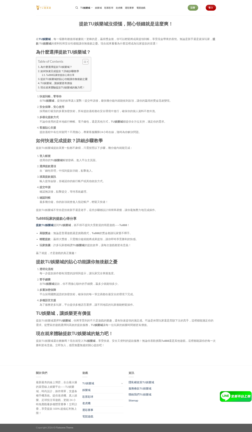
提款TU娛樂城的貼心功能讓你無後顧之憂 (64, 78)
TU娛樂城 (85, 7)
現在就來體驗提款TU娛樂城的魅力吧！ (62, 87)
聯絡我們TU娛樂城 (140, 394)
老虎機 (119, 7)
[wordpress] (53, 7)
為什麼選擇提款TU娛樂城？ (56, 66)
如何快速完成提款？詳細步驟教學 (59, 71)
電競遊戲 (141, 7)
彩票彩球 (108, 7)
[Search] (76, 7)
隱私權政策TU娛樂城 (141, 382)
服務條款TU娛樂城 (140, 388)
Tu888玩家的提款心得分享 (60, 74)
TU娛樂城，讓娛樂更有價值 (56, 83)
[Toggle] (122, 383)
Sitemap (133, 400)
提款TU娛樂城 (44, 225)
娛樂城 (98, 7)
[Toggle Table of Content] (84, 62)
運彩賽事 (129, 7)
